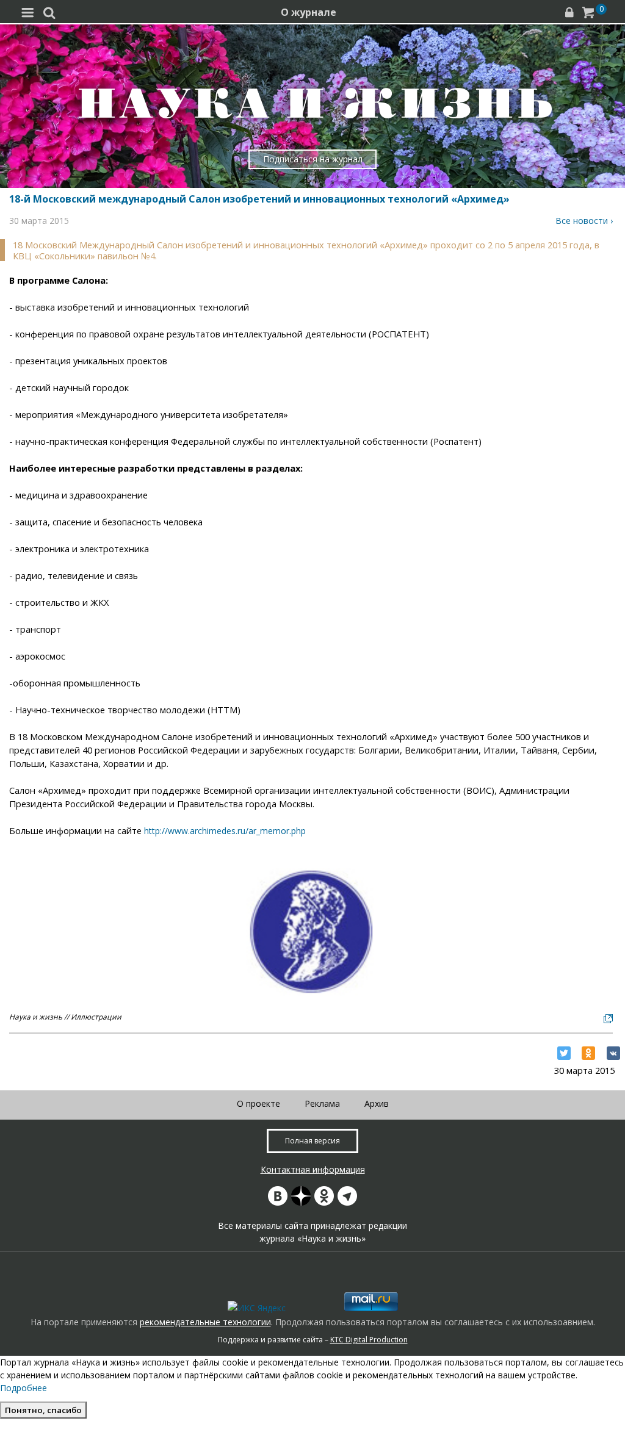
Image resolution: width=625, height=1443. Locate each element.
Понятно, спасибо (43, 1410)
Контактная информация (313, 1169)
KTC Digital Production (369, 1339)
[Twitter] (564, 1053)
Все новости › (584, 220)
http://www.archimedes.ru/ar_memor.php (225, 831)
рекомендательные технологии (205, 1322)
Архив (376, 1103)
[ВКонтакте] (613, 1053)
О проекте (258, 1103)
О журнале (308, 12)
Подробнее (23, 1388)
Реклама (322, 1103)
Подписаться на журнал (313, 159)
